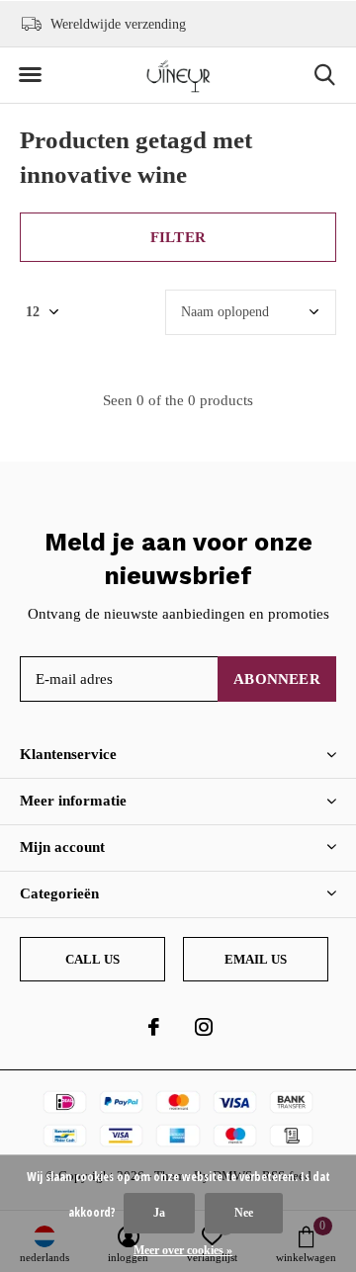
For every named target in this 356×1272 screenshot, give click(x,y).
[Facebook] (153, 1027)
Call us (92, 959)
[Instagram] (204, 1027)
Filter (178, 237)
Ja (159, 1213)
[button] (29, 75)
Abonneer (276, 679)
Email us (255, 959)
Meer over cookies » (183, 1250)
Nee (243, 1213)
